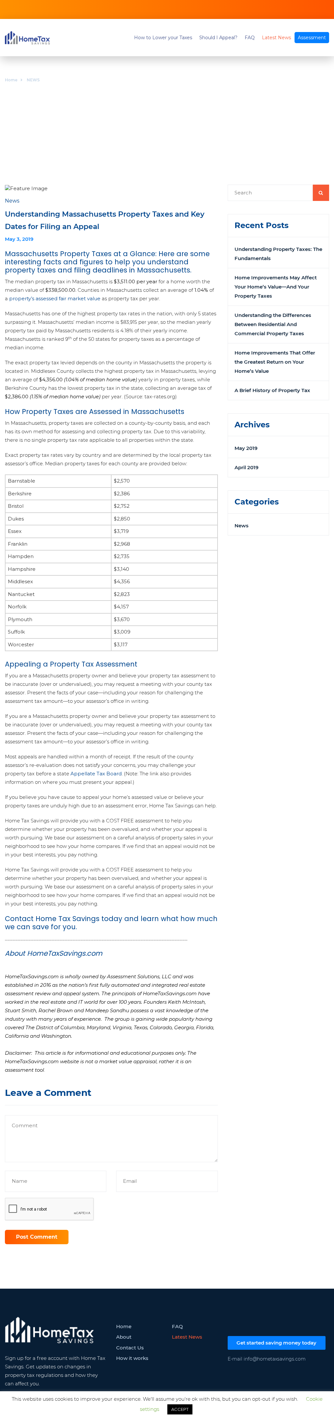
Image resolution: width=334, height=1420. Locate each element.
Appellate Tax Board (95, 773)
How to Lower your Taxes (163, 38)
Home (11, 79)
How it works (132, 1358)
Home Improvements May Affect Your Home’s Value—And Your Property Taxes (276, 286)
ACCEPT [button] (180, 1409)
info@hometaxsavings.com (275, 1359)
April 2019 (246, 467)
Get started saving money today (276, 1343)
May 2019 (246, 448)
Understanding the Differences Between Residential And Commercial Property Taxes (273, 324)
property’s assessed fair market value (54, 298)
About (123, 1337)
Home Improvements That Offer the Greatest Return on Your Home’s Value (275, 362)
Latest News (276, 38)
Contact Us (130, 1348)
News (242, 525)
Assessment (312, 38)
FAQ (250, 38)
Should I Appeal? (218, 38)
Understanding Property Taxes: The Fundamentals (278, 253)
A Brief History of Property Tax (272, 390)
